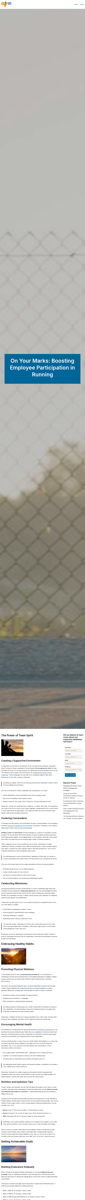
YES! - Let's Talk (70, 775)
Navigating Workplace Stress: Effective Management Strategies (72, 788)
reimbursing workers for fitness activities (32, 988)
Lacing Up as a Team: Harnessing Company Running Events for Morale (73, 796)
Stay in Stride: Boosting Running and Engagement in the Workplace (73, 811)
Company (68, 766)
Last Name (68, 753)
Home (76, 4)
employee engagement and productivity (20, 825)
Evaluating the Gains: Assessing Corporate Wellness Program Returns (73, 803)
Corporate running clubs (45, 1029)
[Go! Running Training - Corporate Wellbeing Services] (6, 4)
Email (66, 760)
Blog (82, 4)
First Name (68, 747)
